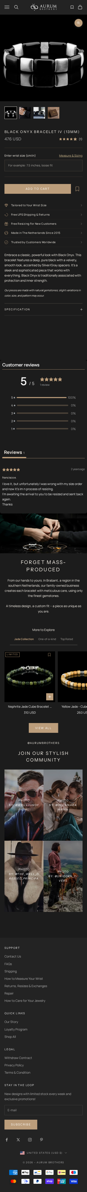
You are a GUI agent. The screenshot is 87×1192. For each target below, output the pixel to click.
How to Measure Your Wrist (23, 978)
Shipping (10, 971)
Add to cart (38, 189)
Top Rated (66, 639)
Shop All (10, 1036)
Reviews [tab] (14, 452)
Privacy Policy (14, 1065)
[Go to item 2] (25, 113)
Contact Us (12, 956)
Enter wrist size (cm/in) (20, 156)
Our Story (11, 1022)
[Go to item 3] (39, 113)
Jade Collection (24, 639)
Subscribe (21, 1124)
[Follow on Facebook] (6, 1139)
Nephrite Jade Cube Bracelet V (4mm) (30, 706)
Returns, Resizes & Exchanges (25, 986)
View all (43, 728)
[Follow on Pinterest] (41, 1139)
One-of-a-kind (47, 639)
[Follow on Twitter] (18, 1139)
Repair (9, 993)
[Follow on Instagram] (30, 1139)
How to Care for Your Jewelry (24, 1000)
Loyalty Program (15, 1029)
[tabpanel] (43, 486)
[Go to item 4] (53, 113)
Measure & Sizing (71, 156)
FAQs (8, 964)
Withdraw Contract (18, 1058)
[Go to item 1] (10, 113)
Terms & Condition (17, 1072)
